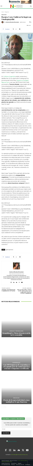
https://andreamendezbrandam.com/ (16, 273)
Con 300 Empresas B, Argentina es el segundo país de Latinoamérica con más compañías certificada (16, 366)
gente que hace (9, 249)
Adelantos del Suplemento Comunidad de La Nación (8, 290)
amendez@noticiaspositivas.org (19, 454)
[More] (19, 29)
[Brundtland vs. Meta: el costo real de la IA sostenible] (16, 320)
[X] (19, 282)
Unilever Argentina (10, 76)
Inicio (3, 11)
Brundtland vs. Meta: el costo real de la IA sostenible (16, 334)
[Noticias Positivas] (16, 6)
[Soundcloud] (16, 282)
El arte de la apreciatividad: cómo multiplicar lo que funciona (16, 401)
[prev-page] (2, 407)
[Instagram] (11, 282)
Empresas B (16, 362)
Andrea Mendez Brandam (12, 22)
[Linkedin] (13, 282)
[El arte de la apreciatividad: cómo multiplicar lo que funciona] (16, 387)
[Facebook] (5, 450)
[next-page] (5, 407)
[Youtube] (21, 282)
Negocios (7, 11)
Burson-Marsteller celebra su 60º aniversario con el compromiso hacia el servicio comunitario (24, 291)
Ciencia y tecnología (16, 331)
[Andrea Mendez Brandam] (3, 22)
